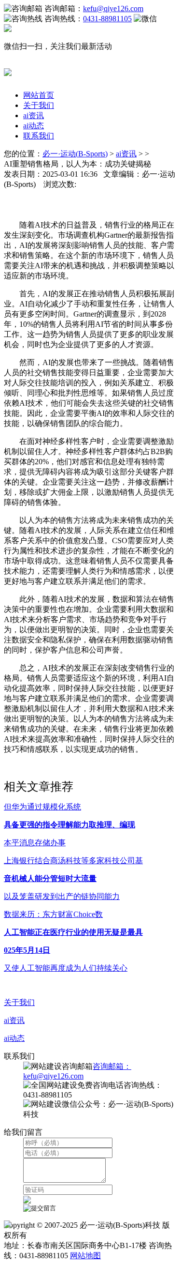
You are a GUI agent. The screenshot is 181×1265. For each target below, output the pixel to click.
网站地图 (85, 1255)
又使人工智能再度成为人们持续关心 (65, 968)
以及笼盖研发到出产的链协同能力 (62, 896)
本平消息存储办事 (35, 842)
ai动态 (33, 126)
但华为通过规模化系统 (42, 807)
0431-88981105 (107, 19)
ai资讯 (33, 115)
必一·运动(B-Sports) (75, 154)
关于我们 (38, 105)
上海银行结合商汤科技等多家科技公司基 (73, 860)
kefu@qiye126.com (113, 8)
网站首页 (38, 95)
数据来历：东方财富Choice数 (53, 914)
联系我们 (38, 136)
